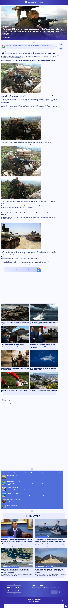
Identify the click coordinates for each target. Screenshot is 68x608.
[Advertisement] (29, 289)
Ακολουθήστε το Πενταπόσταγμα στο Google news (21, 270)
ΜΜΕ (7, 102)
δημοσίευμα (52, 53)
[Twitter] (12, 590)
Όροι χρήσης (30, 599)
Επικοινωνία (38, 599)
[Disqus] (29, 415)
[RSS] (18, 590)
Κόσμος (4, 26)
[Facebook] (8, 590)
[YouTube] (15, 590)
